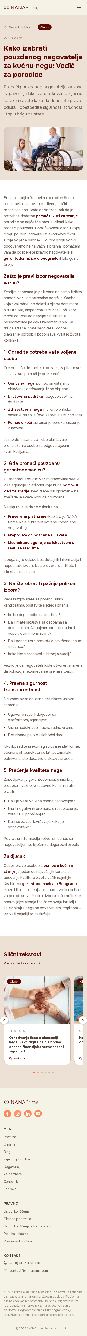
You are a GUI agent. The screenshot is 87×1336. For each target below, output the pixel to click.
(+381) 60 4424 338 (24, 1263)
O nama (9, 1144)
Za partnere (13, 1174)
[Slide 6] (53, 1072)
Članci (44, 27)
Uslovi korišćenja (17, 1211)
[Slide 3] (42, 1072)
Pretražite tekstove (20, 963)
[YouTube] (38, 1113)
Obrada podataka (17, 1219)
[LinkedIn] (28, 1113)
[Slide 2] (38, 1072)
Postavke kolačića (18, 1241)
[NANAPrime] (21, 7)
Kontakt (10, 1189)
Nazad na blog (20, 27)
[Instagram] (17, 1113)
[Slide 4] (45, 1072)
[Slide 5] (49, 1072)
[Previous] (4, 1020)
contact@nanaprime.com (28, 1270)
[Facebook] (7, 1113)
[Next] (83, 1020)
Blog (7, 1152)
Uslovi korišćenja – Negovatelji (27, 1226)
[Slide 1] (34, 1072)
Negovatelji (12, 1167)
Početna (10, 1137)
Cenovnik (11, 1182)
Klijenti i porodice (17, 1159)
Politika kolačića (16, 1234)
